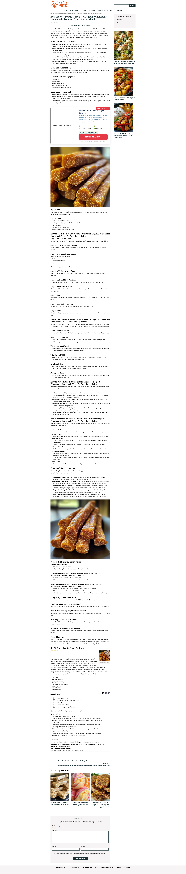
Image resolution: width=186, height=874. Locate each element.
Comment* (55, 830)
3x (109, 693)
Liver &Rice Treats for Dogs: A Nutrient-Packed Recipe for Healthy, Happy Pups (100, 805)
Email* (83, 846)
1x (103, 693)
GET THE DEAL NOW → (93, 137)
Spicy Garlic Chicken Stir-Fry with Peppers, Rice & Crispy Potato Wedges (123, 135)
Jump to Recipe (75, 25)
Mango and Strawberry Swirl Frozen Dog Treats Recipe (80, 804)
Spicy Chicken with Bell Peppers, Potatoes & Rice (124, 98)
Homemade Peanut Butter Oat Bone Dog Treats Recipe (60, 803)
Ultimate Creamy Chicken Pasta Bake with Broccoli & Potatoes (124, 62)
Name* (54, 846)
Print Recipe (86, 25)
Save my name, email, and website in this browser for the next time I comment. (80, 853)
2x (106, 693)
